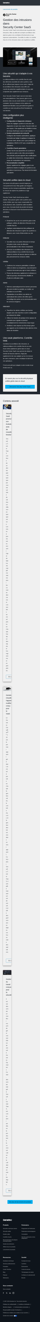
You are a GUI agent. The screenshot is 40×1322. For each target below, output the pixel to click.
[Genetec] (6, 2)
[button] (20, 387)
